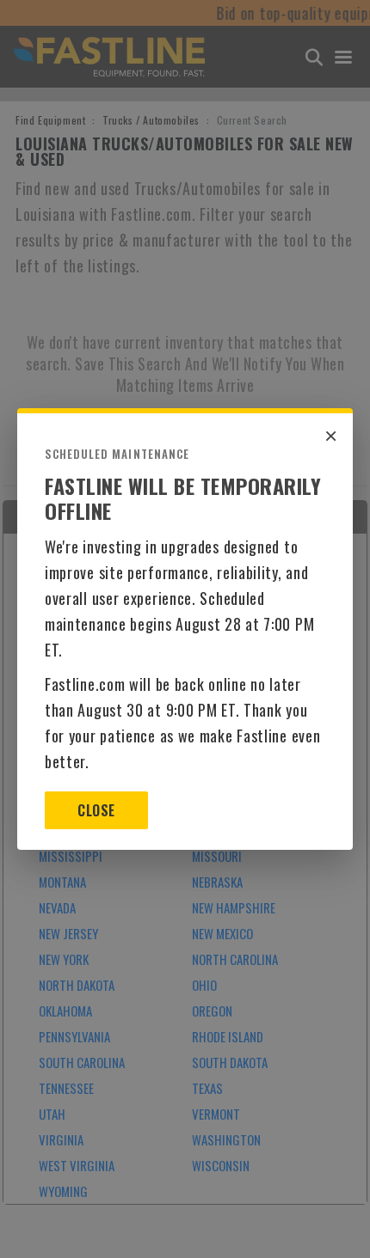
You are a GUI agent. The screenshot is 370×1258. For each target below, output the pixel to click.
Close (95, 810)
